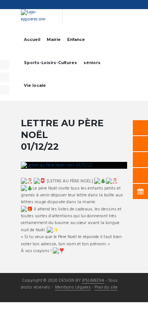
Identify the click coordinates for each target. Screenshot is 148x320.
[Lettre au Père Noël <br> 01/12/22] (74, 165)
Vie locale (35, 85)
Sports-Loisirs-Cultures (50, 62)
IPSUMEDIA (93, 281)
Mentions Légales (73, 287)
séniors (92, 62)
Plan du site (106, 287)
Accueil (32, 39)
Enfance (76, 39)
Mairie (54, 39)
